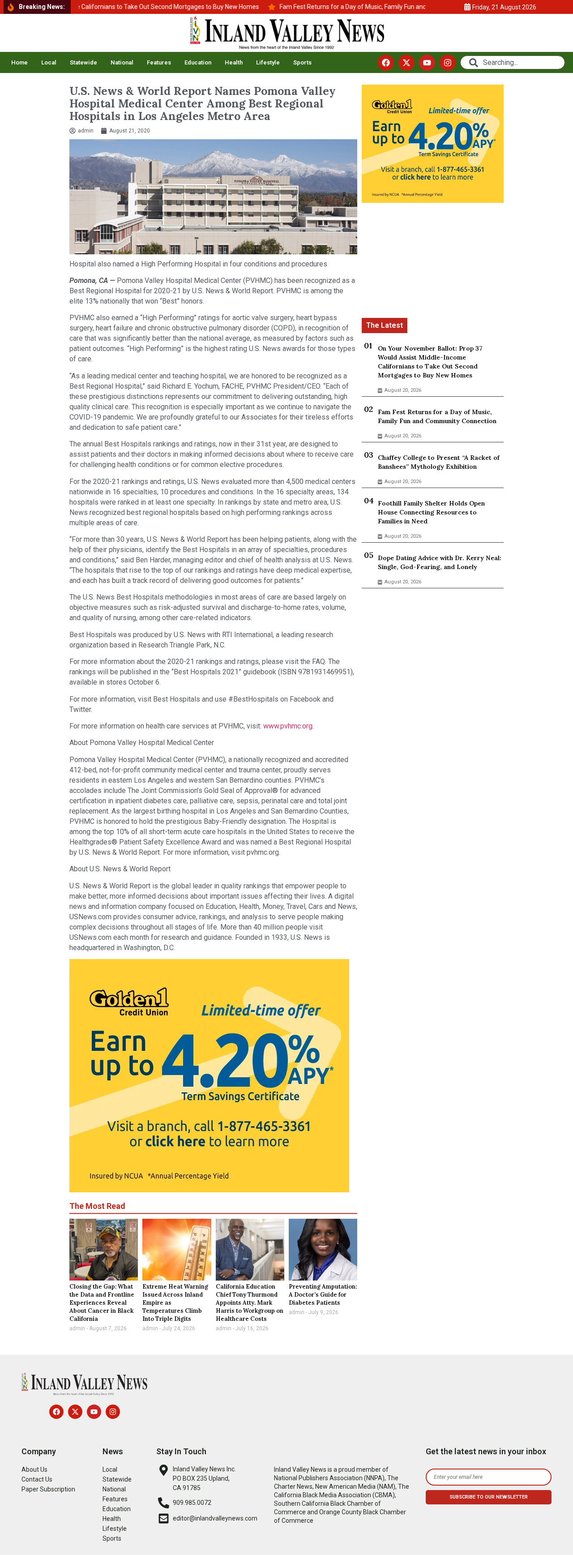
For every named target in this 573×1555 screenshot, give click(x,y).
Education (197, 62)
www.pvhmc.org (287, 726)
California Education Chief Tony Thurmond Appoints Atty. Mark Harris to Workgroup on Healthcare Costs (249, 1303)
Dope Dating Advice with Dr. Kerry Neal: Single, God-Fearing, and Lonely (439, 562)
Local (48, 62)
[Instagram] (448, 63)
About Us (34, 1469)
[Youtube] (427, 63)
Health (234, 62)
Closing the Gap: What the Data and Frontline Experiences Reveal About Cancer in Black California (101, 1303)
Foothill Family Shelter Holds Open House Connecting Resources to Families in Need (431, 512)
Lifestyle (268, 62)
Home (19, 62)
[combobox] (512, 62)
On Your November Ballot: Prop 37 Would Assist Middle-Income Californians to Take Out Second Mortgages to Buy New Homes (430, 361)
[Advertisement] (433, 262)
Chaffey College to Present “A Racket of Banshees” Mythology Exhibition (439, 462)
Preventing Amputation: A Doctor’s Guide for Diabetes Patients (323, 1295)
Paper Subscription (48, 1489)
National (122, 62)
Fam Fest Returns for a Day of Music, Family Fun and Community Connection (437, 416)
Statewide (83, 62)
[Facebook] (386, 63)
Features (159, 62)
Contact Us (36, 1479)
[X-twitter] (406, 63)
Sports (302, 62)
